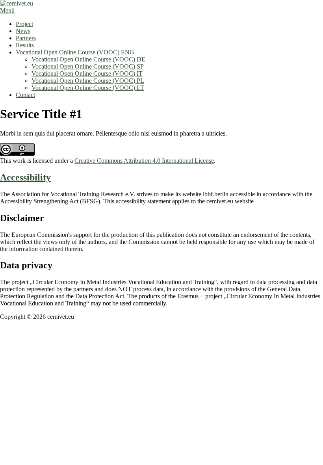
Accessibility (25, 177)
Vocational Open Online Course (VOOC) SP (88, 66)
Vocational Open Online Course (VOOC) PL (88, 80)
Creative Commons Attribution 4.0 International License (144, 160)
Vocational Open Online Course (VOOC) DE (88, 59)
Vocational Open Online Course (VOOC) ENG (75, 52)
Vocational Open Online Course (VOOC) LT (88, 87)
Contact (25, 94)
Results (25, 45)
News (23, 31)
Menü (7, 10)
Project (24, 23)
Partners (26, 38)
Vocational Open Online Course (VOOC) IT (87, 73)
